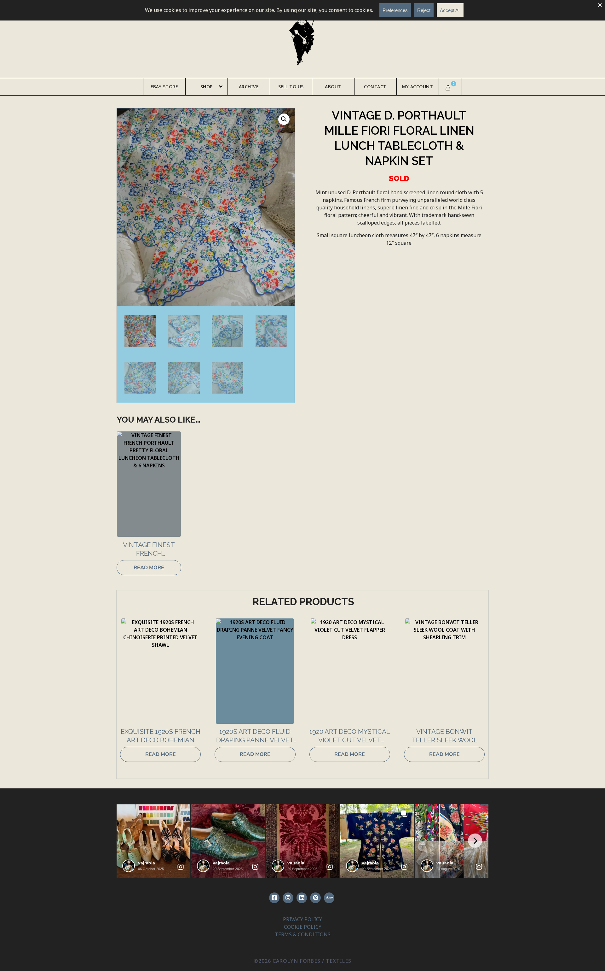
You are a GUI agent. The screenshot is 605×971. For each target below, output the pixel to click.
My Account (417, 87)
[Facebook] (274, 898)
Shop (206, 87)
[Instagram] (288, 898)
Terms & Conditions (303, 934)
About (333, 87)
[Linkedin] (302, 898)
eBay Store (164, 87)
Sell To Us (291, 87)
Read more (149, 567)
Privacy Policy (302, 919)
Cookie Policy (302, 926)
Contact (375, 87)
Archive (249, 87)
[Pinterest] (315, 898)
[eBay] (329, 898)
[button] (284, 119)
